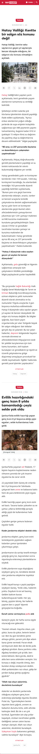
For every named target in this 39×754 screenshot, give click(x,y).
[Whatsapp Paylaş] (30, 88)
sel (23, 467)
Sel (25, 745)
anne (17, 489)
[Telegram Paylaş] (25, 88)
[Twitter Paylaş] (14, 88)
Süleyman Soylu (9, 731)
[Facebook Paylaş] (9, 88)
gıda (16, 264)
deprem (14, 333)
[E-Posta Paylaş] (35, 88)
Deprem (23, 374)
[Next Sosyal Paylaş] (4, 88)
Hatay (4, 95)
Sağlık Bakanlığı (23, 286)
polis (28, 614)
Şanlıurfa (16, 745)
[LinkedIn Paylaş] (19, 88)
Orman (5, 293)
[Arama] (36, 2)
